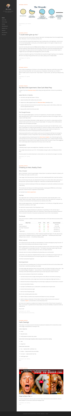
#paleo (25, 312)
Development (5, 26)
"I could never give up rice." (28, 35)
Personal (4, 34)
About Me (4, 19)
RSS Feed (38, 413)
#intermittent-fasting (30, 312)
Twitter (46, 413)
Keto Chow (42, 137)
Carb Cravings (24, 322)
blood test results (32, 90)
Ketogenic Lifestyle (23, 4)
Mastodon (43, 413)
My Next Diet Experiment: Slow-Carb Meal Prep (35, 88)
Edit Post (29, 23)
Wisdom (3, 30)
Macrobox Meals (41, 102)
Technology (4, 22)
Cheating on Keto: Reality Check (30, 167)
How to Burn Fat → (25, 396)
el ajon (8, 9)
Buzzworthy (4, 32)
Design (3, 24)
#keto (20, 25)
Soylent (47, 137)
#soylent (22, 312)
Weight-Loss (4, 28)
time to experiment (31, 192)
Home (3, 17)
